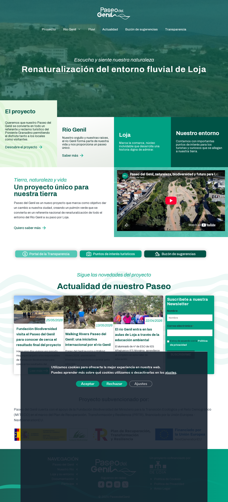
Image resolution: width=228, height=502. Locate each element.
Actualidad (110, 29)
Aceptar (87, 383)
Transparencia (175, 29)
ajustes (170, 372)
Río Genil (69, 29)
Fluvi (91, 29)
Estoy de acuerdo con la (188, 343)
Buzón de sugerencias (141, 29)
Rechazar (114, 383)
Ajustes (140, 383)
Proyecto (49, 29)
